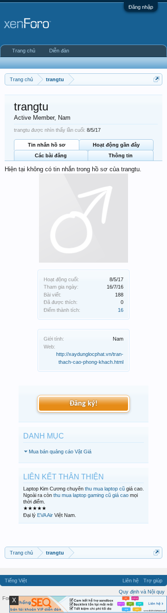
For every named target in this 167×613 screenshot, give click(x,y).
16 (120, 310)
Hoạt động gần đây (116, 145)
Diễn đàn (59, 50)
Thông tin (121, 155)
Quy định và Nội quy (142, 591)
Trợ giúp (152, 580)
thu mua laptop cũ (105, 488)
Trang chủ (23, 50)
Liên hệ (130, 580)
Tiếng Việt (16, 580)
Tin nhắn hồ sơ (46, 145)
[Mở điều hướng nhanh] (157, 79)
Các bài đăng (51, 155)
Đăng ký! (83, 403)
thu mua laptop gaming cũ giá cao (90, 495)
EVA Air (45, 515)
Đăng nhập (140, 7)
